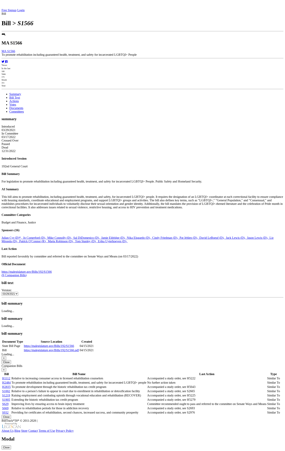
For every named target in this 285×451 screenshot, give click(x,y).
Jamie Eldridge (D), (114, 237)
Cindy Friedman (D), (166, 237)
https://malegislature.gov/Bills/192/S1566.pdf (51, 350)
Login (21, 10)
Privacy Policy (65, 430)
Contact (33, 430)
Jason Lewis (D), (258, 237)
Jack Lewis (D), (236, 237)
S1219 (6, 395)
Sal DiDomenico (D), (87, 237)
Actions (14, 101)
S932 (5, 412)
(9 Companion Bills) (14, 275)
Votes (12, 104)
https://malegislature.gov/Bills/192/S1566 (27, 271)
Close (6, 362)
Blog (17, 430)
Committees (16, 111)
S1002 (6, 391)
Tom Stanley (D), (86, 241)
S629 (5, 404)
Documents (16, 108)
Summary (15, 94)
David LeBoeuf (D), (212, 237)
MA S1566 (8, 51)
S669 (5, 408)
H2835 (6, 386)
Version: (7, 290)
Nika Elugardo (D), (139, 237)
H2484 (6, 382)
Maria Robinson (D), (61, 241)
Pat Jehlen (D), (189, 237)
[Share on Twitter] (3, 61)
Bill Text (14, 97)
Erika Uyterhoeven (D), (113, 241)
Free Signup (9, 10)
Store (24, 430)
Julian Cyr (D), (12, 237)
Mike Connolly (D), (60, 237)
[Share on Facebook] (6, 61)
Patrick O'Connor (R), (33, 241)
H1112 (6, 378)
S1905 (6, 399)
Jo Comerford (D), (35, 237)
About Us (8, 430)
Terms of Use (47, 430)
